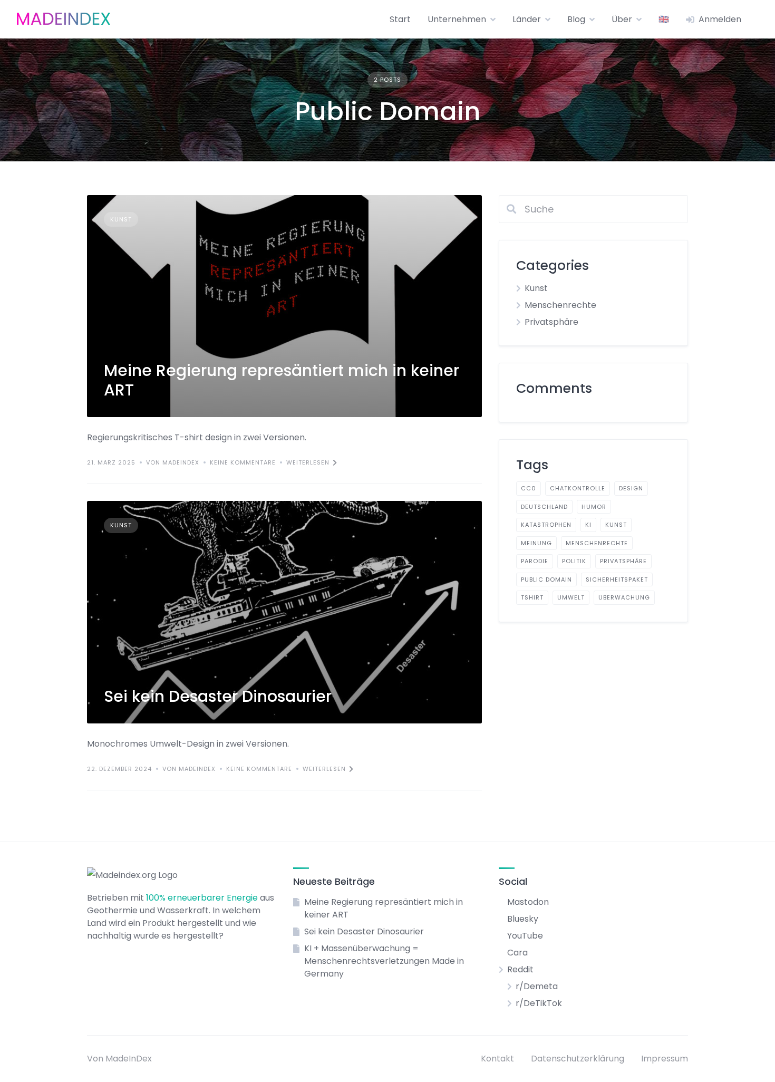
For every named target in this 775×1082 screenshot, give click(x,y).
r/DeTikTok (539, 1003)
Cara (517, 952)
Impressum (664, 1058)
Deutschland (544, 507)
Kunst (121, 219)
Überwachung (624, 597)
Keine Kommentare (243, 462)
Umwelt (571, 597)
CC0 (528, 488)
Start (400, 19)
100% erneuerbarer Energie (202, 898)
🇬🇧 (663, 19)
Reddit (520, 969)
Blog (576, 19)
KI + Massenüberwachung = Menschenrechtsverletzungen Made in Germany (384, 961)
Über (622, 19)
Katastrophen (546, 524)
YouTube (525, 936)
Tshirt (532, 597)
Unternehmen (457, 19)
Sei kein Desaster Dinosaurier (218, 696)
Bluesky (522, 919)
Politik (574, 561)
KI (588, 524)
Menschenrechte (560, 305)
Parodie (534, 561)
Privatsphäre (551, 322)
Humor (594, 507)
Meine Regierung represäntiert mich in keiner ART (281, 380)
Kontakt (497, 1058)
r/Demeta (537, 986)
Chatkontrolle (577, 488)
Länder (526, 19)
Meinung (536, 543)
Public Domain (546, 579)
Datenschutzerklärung (577, 1058)
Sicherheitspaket (617, 579)
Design (631, 488)
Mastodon (528, 902)
